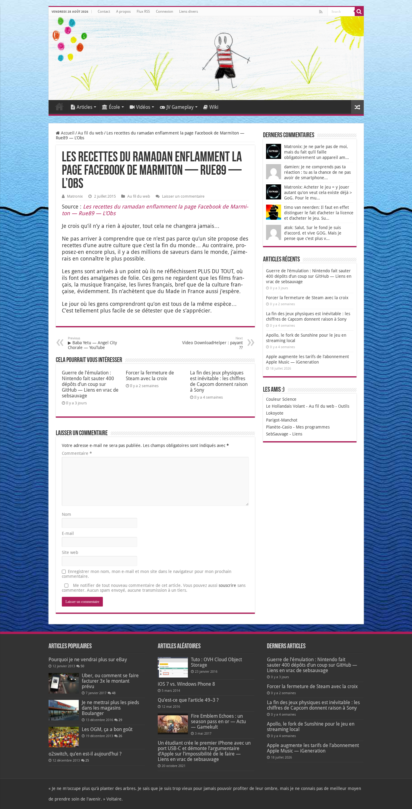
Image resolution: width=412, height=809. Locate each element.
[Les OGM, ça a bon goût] (64, 737)
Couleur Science (281, 399)
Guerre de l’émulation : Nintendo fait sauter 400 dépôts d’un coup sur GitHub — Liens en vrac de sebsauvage (90, 384)
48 (114, 693)
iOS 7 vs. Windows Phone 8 (186, 684)
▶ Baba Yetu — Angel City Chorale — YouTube (92, 343)
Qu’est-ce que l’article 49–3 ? (188, 700)
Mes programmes (313, 427)
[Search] (359, 11)
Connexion (164, 11)
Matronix (75, 196)
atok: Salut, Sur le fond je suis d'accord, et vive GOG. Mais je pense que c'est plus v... (312, 233)
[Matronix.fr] (206, 58)
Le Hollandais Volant (285, 406)
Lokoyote (275, 413)
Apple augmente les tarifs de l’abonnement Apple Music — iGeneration (313, 748)
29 (120, 720)
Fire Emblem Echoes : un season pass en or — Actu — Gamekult (218, 721)
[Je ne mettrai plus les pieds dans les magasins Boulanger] (64, 710)
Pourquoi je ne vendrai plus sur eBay (88, 659)
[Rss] (321, 11)
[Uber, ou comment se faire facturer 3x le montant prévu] (64, 683)
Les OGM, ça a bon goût (107, 729)
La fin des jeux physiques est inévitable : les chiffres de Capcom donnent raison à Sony (219, 381)
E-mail (68, 533)
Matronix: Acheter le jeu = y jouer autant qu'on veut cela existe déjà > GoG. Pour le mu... (318, 192)
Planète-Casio (279, 427)
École (114, 107)
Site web (70, 552)
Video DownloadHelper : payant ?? (212, 343)
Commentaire (77, 453)
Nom (66, 514)
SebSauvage (277, 434)
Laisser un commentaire (183, 196)
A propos (123, 11)
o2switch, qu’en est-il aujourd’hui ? (85, 754)
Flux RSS (143, 11)
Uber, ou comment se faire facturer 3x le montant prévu (110, 681)
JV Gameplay (180, 107)
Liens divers (188, 11)
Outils (343, 406)
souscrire (227, 585)
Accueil (59, 106)
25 (87, 760)
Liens (297, 434)
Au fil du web (90, 133)
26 (120, 736)
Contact (104, 11)
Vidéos (143, 107)
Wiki (213, 107)
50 (82, 666)
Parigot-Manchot (281, 420)
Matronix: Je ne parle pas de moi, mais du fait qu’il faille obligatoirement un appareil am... (316, 152)
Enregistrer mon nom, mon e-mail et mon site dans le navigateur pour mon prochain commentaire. (146, 574)
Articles (84, 107)
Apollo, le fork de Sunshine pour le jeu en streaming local (310, 726)
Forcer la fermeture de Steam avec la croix (150, 375)
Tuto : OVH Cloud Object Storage (216, 662)
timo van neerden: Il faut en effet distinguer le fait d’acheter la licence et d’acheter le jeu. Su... (318, 213)
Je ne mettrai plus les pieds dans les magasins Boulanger (110, 708)
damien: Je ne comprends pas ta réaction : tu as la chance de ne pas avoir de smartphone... (317, 172)
